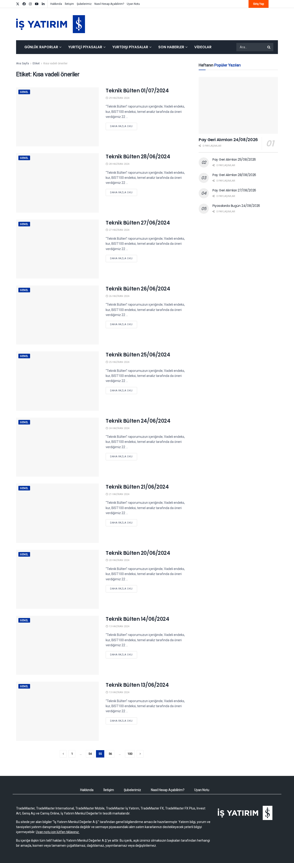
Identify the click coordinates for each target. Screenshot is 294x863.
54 (90, 753)
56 (110, 753)
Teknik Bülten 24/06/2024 (138, 420)
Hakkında (56, 4)
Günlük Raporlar (41, 47)
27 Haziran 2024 (118, 229)
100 (129, 753)
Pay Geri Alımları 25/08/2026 (234, 159)
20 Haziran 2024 (118, 560)
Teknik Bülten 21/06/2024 (137, 486)
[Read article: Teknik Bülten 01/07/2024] (57, 116)
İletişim (69, 4)
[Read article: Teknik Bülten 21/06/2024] (57, 513)
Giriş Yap (258, 4)
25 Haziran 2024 (118, 362)
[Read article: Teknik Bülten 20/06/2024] (57, 579)
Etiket (36, 63)
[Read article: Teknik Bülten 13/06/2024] (57, 711)
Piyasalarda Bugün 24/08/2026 (236, 205)
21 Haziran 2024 (118, 494)
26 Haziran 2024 (118, 296)
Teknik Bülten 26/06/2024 (138, 288)
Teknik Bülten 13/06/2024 (137, 685)
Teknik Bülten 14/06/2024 (137, 619)
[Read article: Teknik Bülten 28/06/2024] (57, 182)
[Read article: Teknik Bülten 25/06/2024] (57, 380)
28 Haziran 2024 (118, 163)
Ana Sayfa (22, 63)
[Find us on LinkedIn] (43, 4)
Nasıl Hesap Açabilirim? (109, 4)
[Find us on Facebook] (24, 4)
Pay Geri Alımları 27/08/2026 (234, 190)
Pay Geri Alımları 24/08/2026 (228, 139)
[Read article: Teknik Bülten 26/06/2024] (57, 315)
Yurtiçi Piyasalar (85, 47)
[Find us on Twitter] (17, 4)
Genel (24, 92)
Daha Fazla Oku (123, 126)
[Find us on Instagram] (30, 4)
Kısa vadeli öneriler (55, 63)
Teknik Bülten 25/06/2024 (138, 354)
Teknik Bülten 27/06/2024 (138, 222)
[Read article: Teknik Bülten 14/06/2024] (57, 645)
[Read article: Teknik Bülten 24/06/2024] (57, 447)
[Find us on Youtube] (37, 4)
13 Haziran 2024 (118, 626)
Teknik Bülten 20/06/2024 (138, 553)
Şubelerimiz (84, 4)
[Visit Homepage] (50, 24)
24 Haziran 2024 (118, 428)
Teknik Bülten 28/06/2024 (138, 156)
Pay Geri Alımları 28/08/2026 (234, 175)
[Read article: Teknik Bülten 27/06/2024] (57, 249)
